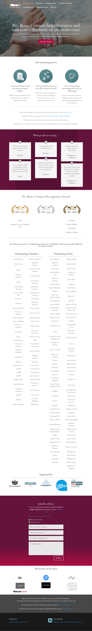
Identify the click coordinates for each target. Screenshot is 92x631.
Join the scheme (46, 41)
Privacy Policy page (67, 609)
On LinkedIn (58, 619)
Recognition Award (42, 7)
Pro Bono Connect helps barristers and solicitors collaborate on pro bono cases (46, 28)
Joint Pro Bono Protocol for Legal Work (58, 116)
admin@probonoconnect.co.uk (18, 622)
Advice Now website (64, 605)
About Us (53, 7)
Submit (58, 558)
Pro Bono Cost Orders (65, 3)
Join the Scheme (28, 3)
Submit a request (51, 3)
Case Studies (39, 3)
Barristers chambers (37, 520)
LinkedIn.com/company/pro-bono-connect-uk (68, 622)
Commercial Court (28, 7)
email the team (67, 112)
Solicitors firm (35, 522)
